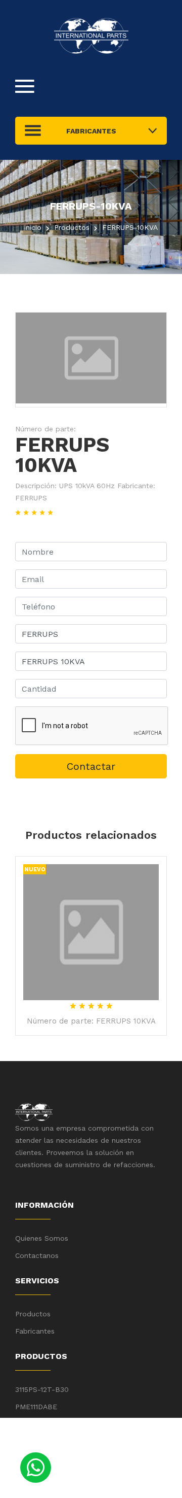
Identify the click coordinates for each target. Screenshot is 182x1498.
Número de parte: (45, 429)
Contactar (91, 766)
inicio (32, 227)
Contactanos (37, 1255)
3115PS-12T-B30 (42, 1389)
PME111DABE (36, 1407)
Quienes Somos (41, 1238)
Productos (33, 1314)
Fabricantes (35, 1331)
